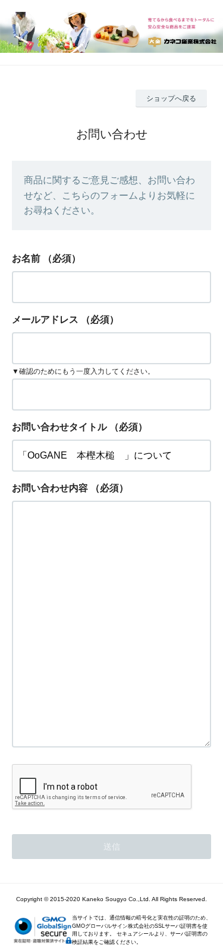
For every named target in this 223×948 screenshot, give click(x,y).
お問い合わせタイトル (59, 427)
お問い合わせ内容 (50, 488)
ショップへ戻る (171, 98)
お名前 (26, 258)
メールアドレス (45, 319)
